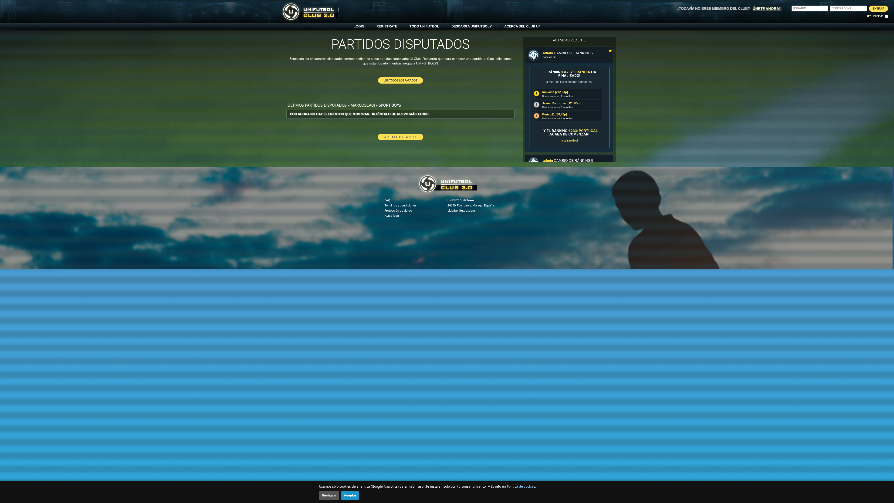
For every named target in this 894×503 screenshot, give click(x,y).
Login (359, 26)
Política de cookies (521, 486)
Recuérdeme (875, 16)
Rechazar (329, 495)
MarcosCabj (363, 105)
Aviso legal (392, 215)
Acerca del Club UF (522, 26)
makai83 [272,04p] (555, 92)
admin (548, 53)
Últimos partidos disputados (317, 105)
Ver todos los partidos (400, 80)
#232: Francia (577, 72)
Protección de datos (398, 210)
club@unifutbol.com (461, 210)
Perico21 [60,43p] (554, 114)
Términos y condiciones (401, 205)
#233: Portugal (583, 131)
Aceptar (350, 495)
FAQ (387, 200)
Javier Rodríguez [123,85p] (561, 103)
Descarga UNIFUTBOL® (471, 26)
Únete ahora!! (767, 8)
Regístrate (386, 26)
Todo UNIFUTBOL (424, 26)
